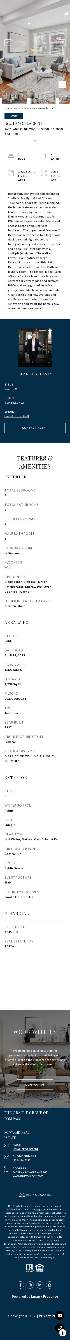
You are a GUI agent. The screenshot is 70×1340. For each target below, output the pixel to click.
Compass (39, 1209)
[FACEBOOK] (20, 1285)
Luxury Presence (44, 1296)
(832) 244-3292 (21, 1160)
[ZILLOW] (49, 1285)
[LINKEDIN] (39, 1285)
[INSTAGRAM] (30, 1285)
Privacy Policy (50, 1316)
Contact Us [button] (35, 1084)
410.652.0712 (14, 402)
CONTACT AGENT (35, 427)
